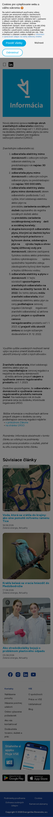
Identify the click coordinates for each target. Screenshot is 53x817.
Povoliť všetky (14, 43)
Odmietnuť (12, 52)
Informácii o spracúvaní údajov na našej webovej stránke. (23, 35)
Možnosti (39, 43)
